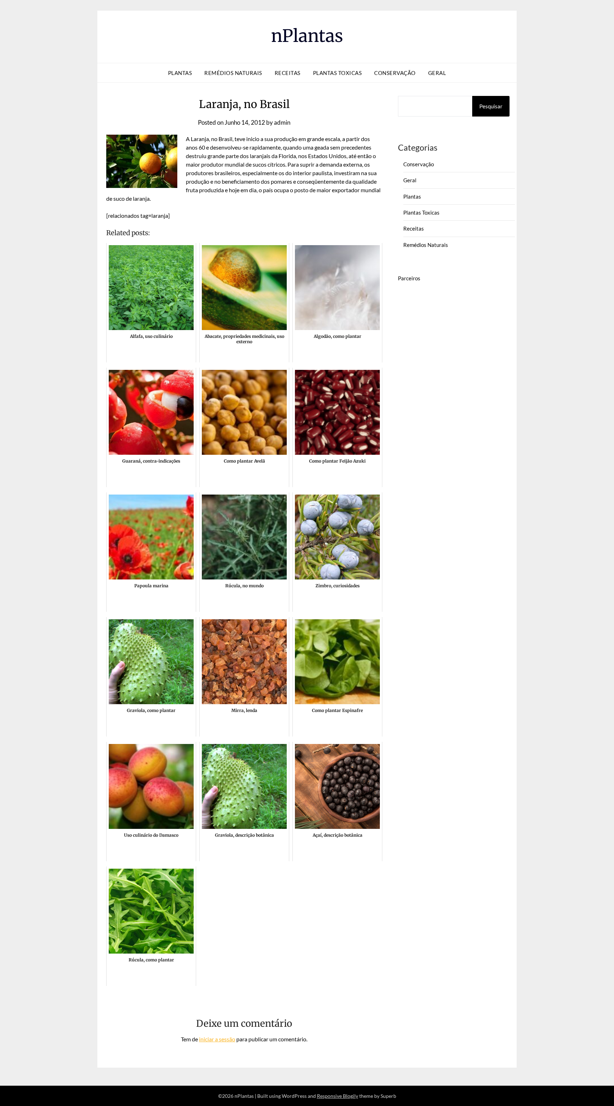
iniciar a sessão (217, 1039)
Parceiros (409, 278)
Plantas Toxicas (337, 73)
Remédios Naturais (233, 73)
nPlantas (307, 36)
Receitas (288, 73)
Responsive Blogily (337, 1096)
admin (282, 122)
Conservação (395, 73)
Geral (437, 73)
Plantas (180, 73)
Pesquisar (490, 106)
